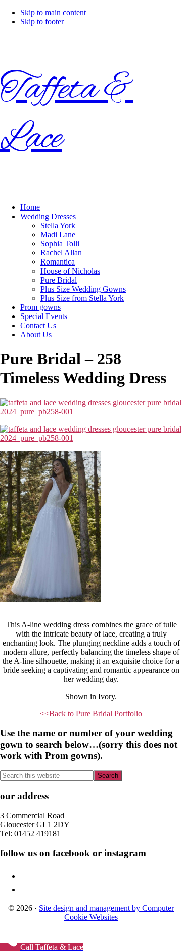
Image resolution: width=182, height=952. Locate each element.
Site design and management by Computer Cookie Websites (106, 912)
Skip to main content (53, 12)
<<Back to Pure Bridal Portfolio (91, 713)
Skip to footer (42, 21)
